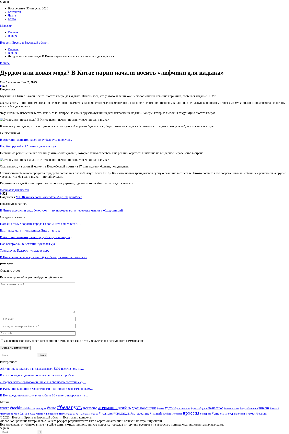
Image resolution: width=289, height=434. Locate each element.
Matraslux (6, 25)
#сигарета (205, 413)
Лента (12, 15)
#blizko (4, 408)
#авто (51, 408)
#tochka (5, 190)
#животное (215, 408)
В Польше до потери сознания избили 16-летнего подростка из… (44, 395)
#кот (16, 413)
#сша (215, 413)
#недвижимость (57, 413)
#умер (250, 413)
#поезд (79, 414)
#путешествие (139, 413)
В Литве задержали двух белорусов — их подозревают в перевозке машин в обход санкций (61, 210)
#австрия (41, 408)
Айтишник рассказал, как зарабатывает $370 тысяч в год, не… (42, 368)
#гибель (124, 408)
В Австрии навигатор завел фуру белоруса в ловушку (36, 139)
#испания (252, 408)
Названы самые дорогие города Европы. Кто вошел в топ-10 (40, 223)
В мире (12, 36)
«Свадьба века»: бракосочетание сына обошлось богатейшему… (43, 382)
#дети (169, 408)
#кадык (15, 190)
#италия (264, 408)
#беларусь (69, 407)
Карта (12, 19)
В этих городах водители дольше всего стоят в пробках (37, 375)
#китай (24, 190)
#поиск (94, 414)
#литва (24, 413)
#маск (32, 414)
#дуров (203, 408)
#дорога (195, 408)
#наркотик (41, 413)
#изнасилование (231, 408)
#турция (232, 413)
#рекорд (178, 413)
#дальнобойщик (144, 408)
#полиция (106, 413)
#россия (191, 413)
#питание (70, 414)
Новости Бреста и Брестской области (25, 42)
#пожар (87, 414)
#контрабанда (6, 413)
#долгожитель (182, 408)
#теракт (223, 414)
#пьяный (156, 413)
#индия (243, 408)
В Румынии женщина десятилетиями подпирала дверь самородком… (46, 388)
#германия (108, 407)
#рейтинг (168, 413)
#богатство (90, 408)
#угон (241, 413)
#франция (261, 413)
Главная (13, 32)
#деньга (160, 408)
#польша (121, 413)
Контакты (14, 12)
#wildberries (29, 408)
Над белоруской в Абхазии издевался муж (28, 146)
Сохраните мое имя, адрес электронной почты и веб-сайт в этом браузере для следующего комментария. (74, 340)
